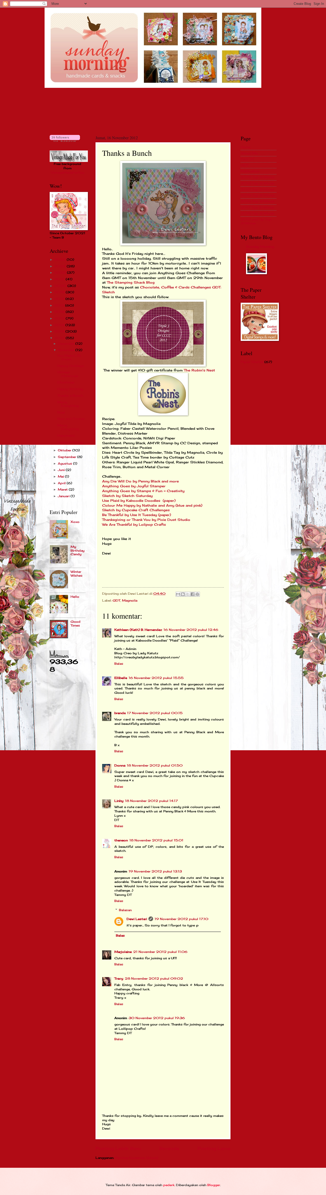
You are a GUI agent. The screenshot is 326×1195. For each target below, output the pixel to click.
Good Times (75, 623)
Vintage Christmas (67, 374)
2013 (59, 331)
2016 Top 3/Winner (258, 201)
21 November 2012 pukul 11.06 (160, 952)
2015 (60, 318)
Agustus (65, 463)
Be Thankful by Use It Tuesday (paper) (136, 515)
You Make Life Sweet (69, 357)
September (67, 457)
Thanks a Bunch (70, 395)
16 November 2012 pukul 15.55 (156, 678)
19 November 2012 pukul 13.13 (155, 871)
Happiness (66, 435)
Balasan (125, 910)
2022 (60, 272)
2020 (60, 286)
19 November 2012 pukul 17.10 (181, 919)
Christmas (66, 382)
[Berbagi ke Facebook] (192, 594)
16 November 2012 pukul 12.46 (191, 630)
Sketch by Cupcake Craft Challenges (136, 510)
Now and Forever (71, 419)
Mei (61, 476)
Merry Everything (68, 404)
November (66, 350)
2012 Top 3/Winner (258, 177)
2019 (60, 292)
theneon (121, 840)
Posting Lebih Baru (118, 1148)
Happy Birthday (70, 389)
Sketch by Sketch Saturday (128, 496)
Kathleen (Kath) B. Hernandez (138, 630)
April (62, 483)
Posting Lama (214, 1148)
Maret (63, 489)
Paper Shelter (252, 362)
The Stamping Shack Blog (131, 282)
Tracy (118, 978)
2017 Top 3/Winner (257, 207)
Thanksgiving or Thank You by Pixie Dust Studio (147, 520)
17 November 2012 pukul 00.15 (155, 713)
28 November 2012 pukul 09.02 (154, 978)
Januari (64, 496)
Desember (66, 343)
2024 (60, 259)
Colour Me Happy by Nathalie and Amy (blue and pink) (152, 505)
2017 (59, 305)
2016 (60, 312)
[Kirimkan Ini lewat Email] (178, 594)
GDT (116, 600)
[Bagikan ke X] (187, 594)
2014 (59, 325)
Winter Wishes (77, 573)
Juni (62, 470)
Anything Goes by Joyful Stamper (134, 486)
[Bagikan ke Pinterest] (197, 594)
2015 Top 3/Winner (258, 195)
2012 (60, 338)
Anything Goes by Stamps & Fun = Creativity (144, 491)
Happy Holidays (70, 366)
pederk (168, 1185)
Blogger (213, 1185)
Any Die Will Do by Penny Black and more (141, 481)
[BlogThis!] (182, 594)
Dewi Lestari (137, 919)
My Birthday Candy (78, 550)
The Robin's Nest (199, 370)
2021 (60, 279)
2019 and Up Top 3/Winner (256, 221)
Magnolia (129, 600)
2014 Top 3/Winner (258, 189)
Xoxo (75, 522)
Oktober (65, 450)
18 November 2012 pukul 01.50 (155, 765)
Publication (250, 171)
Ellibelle (120, 678)
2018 (59, 299)
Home (245, 147)
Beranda (169, 1148)
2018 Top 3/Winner (258, 213)
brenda (120, 713)
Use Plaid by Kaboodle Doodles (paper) (138, 501)
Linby (119, 801)
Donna (119, 765)
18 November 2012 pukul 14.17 (151, 801)
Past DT (247, 159)
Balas (118, 663)
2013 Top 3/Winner (258, 183)
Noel (61, 412)
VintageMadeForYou (67, 172)
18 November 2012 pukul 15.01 (156, 840)
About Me (249, 153)
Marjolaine (123, 952)
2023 (60, 266)
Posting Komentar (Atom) (136, 1158)
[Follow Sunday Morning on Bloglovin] (65, 141)
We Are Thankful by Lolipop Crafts (134, 524)
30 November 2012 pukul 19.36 (157, 1018)
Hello (75, 597)
